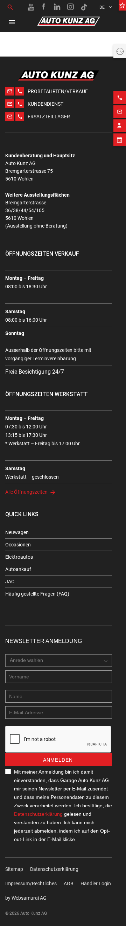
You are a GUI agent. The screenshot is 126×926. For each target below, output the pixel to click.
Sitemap (14, 869)
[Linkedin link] (57, 7)
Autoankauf (18, 569)
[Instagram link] (70, 7)
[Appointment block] (119, 139)
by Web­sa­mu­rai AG (26, 898)
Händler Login (95, 883)
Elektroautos (19, 557)
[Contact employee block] (119, 125)
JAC (9, 581)
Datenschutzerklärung (38, 814)
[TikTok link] (84, 7)
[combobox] (58, 660)
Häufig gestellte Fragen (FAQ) (37, 594)
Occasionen (18, 544)
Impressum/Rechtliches (31, 883)
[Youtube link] (30, 7)
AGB (69, 883)
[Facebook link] (44, 7)
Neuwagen (17, 532)
